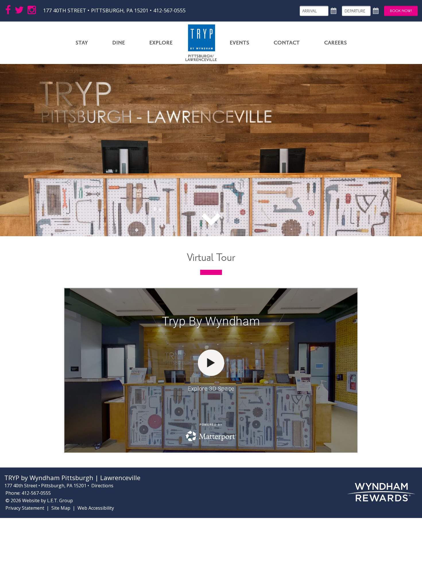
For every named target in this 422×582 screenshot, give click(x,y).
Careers (335, 42)
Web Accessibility (96, 508)
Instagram (32, 10)
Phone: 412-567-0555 (28, 493)
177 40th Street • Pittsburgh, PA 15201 (96, 10)
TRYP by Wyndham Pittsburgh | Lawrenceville (201, 42)
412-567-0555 (169, 10)
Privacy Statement (24, 508)
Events (239, 42)
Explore (161, 42)
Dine (118, 42)
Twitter (19, 10)
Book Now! (401, 10)
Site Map (60, 508)
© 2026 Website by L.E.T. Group (39, 500)
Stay (82, 42)
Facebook (8, 10)
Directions (102, 485)
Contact (287, 42)
